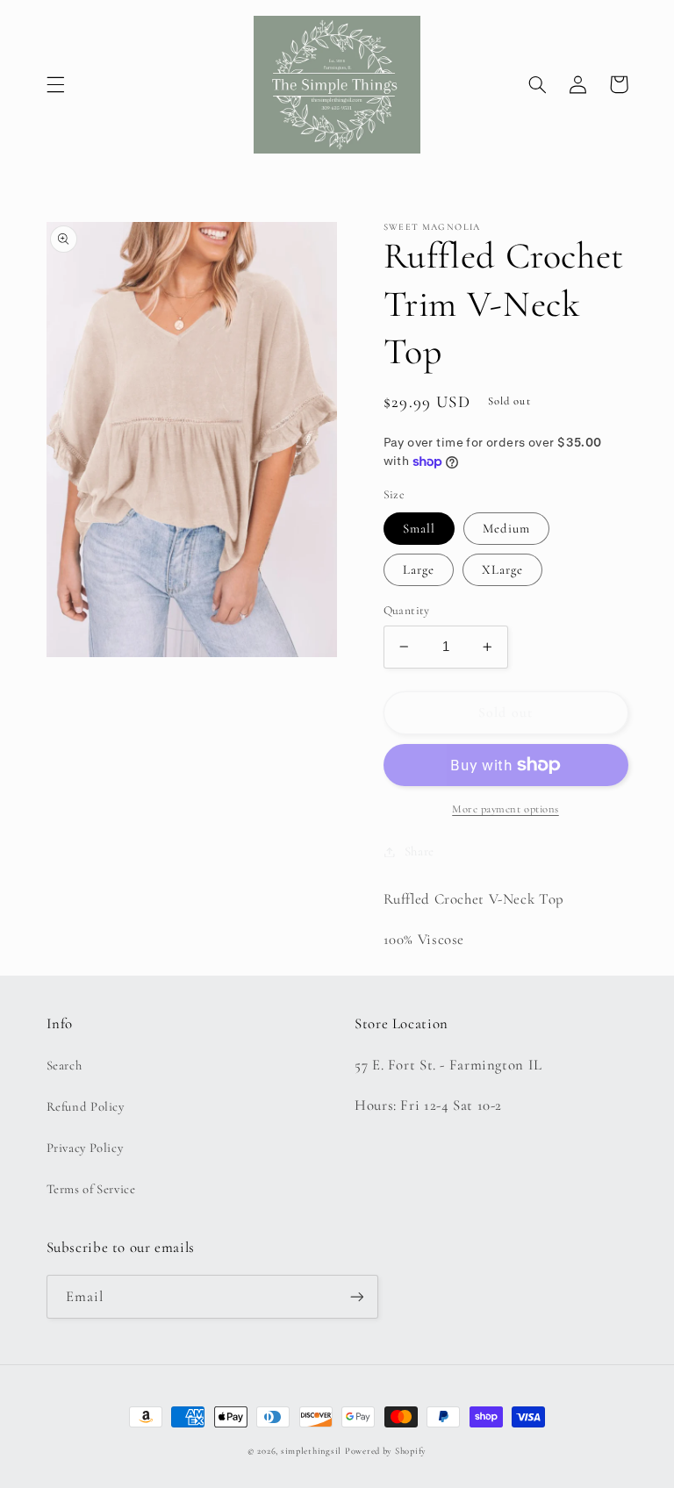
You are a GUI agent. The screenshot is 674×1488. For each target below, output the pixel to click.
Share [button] (419, 851)
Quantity (407, 610)
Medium (506, 528)
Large (418, 569)
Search (64, 1065)
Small (419, 528)
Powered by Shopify (386, 1450)
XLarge (502, 569)
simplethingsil (311, 1450)
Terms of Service (91, 1189)
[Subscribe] (356, 1296)
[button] (55, 84)
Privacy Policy (85, 1147)
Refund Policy (86, 1106)
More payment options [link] (505, 809)
